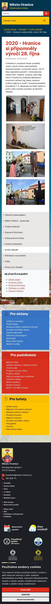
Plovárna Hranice (13, 415)
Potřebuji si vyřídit (16, 288)
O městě (7, 492)
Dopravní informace (13, 232)
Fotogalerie (11, 423)
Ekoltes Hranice (13, 385)
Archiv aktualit (35, 29)
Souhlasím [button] (25, 590)
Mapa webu (8, 509)
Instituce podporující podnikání (20, 376)
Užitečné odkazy (13, 379)
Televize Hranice (15, 291)
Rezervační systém (14, 341)
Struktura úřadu (15, 282)
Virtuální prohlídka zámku (17, 330)
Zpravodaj (10, 338)
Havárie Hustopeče (13, 244)
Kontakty (7, 495)
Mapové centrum (13, 418)
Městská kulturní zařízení (17, 412)
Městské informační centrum (19, 409)
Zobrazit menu (9, 20)
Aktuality (23, 29)
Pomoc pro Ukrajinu (13, 267)
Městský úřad (12, 362)
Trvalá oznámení (12, 226)
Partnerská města (14, 429)
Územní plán (11, 368)
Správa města (9, 486)
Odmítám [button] (25, 595)
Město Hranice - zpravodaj (16, 221)
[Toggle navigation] (44, 21)
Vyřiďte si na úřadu (14, 321)
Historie (9, 426)
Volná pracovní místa (14, 238)
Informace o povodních (15, 255)
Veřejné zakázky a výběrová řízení (21, 365)
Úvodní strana (10, 29)
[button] (46, 13)
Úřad (5, 489)
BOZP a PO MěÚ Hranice (17, 388)
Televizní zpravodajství (15, 215)
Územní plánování (14, 332)
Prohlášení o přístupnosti (13, 514)
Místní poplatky (13, 382)
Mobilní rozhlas (13, 344)
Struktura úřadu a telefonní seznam (22, 327)
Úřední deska (14, 279)
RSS (5, 511)
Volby (7, 261)
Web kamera (9, 502)
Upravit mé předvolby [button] (25, 599)
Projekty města (13, 373)
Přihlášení (7, 516)
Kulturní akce (12, 406)
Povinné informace (16, 285)
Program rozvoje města (16, 371)
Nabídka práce (9, 498)
